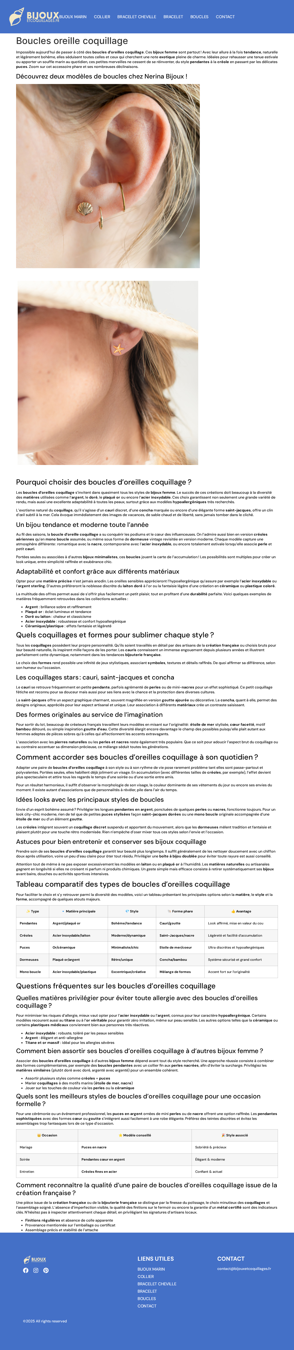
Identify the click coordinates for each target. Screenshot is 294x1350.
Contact (225, 17)
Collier (102, 17)
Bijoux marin (73, 17)
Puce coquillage (29, 275)
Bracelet (173, 17)
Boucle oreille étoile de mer (39, 471)
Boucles (199, 17)
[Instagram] (36, 1270)
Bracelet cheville (136, 17)
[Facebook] (25, 1270)
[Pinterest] (46, 1270)
